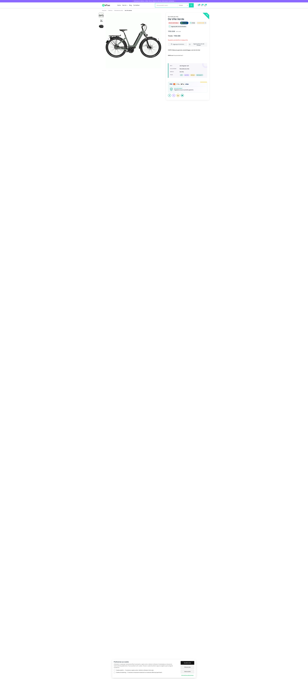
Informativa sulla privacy (187, 675)
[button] (183, 5)
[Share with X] (173, 95)
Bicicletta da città (118, 10)
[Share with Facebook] (169, 95)
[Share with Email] (182, 95)
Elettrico (110, 10)
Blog (130, 5)
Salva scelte (187, 671)
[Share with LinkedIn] (178, 95)
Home (119, 5)
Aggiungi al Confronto (178, 44)
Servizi (124, 5)
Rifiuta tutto (187, 667)
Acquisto (104, 10)
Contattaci (136, 5)
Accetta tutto (187, 663)
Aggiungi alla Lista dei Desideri (198, 44)
